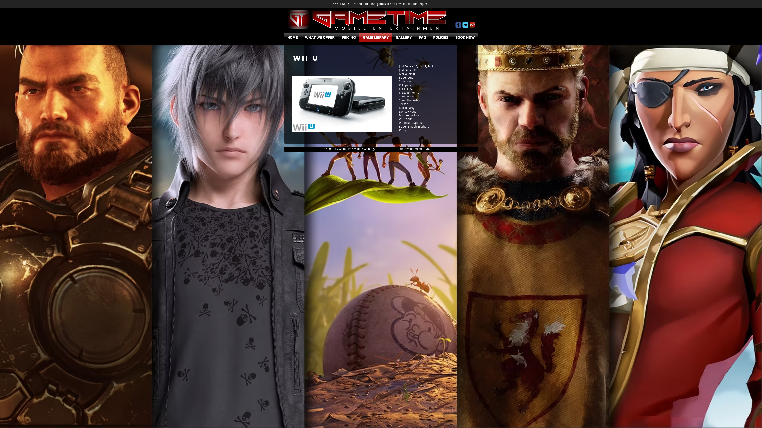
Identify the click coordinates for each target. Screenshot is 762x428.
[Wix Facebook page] (458, 25)
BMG (427, 149)
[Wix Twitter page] (465, 25)
